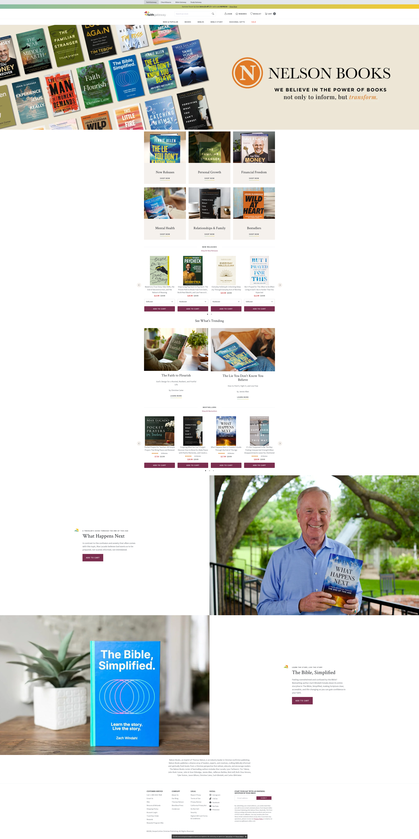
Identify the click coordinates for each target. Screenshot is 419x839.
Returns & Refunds (154, 805)
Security (194, 812)
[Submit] (213, 14)
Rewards (150, 819)
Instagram (216, 795)
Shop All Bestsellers (209, 411)
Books (188, 22)
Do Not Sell (195, 809)
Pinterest (216, 810)
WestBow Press (177, 805)
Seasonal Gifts (237, 22)
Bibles (201, 22)
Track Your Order (153, 816)
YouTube (215, 806)
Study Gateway (196, 2)
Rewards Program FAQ (155, 823)
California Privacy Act (199, 805)
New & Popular (170, 22)
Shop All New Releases (209, 251)
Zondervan (176, 809)
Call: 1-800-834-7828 (154, 795)
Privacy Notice (196, 802)
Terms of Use (195, 798)
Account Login (152, 812)
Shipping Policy (152, 809)
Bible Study (217, 22)
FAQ (148, 802)
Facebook (215, 802)
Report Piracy (196, 795)
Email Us (150, 798)
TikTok (214, 799)
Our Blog (175, 798)
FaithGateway (151, 2)
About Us (175, 795)
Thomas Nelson (178, 802)
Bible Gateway (180, 2)
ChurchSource (166, 2)
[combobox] (195, 13)
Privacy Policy (258, 819)
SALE (254, 22)
